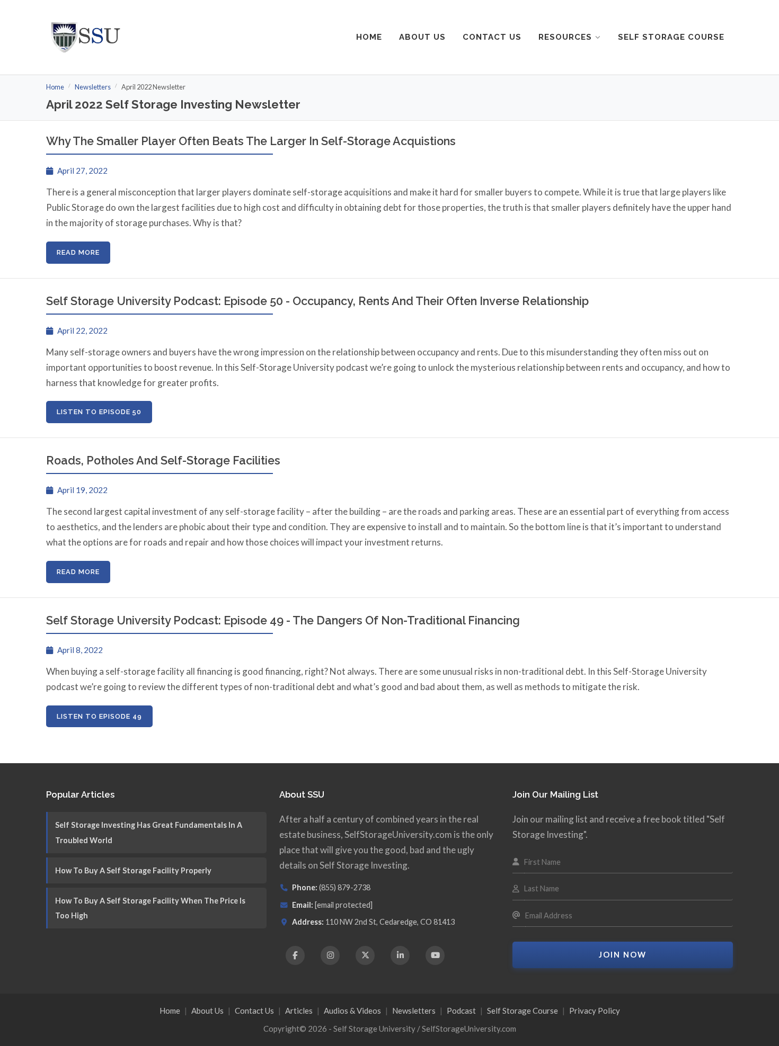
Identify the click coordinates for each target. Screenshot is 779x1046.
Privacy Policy (594, 1010)
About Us (422, 37)
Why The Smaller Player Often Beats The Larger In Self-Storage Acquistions (251, 141)
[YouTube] (435, 955)
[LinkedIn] (400, 955)
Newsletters (93, 87)
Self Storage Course (671, 37)
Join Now (623, 954)
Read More (78, 252)
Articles (299, 1010)
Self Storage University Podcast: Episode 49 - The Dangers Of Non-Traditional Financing (283, 620)
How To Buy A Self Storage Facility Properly (133, 870)
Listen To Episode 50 (99, 412)
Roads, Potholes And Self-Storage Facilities (163, 460)
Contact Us (492, 37)
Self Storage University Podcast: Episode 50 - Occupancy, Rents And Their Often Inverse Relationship (317, 301)
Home (369, 37)
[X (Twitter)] (365, 955)
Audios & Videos (352, 1010)
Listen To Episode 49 (99, 716)
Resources (565, 37)
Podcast (461, 1010)
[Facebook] (295, 955)
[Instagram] (330, 955)
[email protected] (344, 904)
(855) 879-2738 (344, 887)
